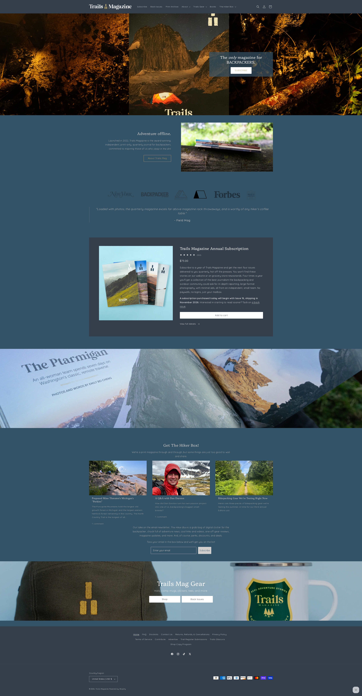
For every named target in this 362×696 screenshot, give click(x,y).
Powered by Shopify (117, 689)
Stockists (153, 634)
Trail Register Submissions (194, 639)
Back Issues (197, 599)
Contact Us (167, 634)
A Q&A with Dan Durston (169, 498)
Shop (165, 599)
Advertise (173, 639)
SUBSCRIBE (241, 70)
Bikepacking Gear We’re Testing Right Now (243, 498)
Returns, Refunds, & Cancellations (192, 634)
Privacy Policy (219, 634)
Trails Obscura (217, 639)
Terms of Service (143, 639)
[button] (186, 7)
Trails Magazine (102, 689)
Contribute (160, 639)
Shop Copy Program (181, 644)
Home (136, 634)
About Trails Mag (157, 158)
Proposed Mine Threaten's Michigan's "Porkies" (113, 500)
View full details (188, 324)
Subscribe (205, 550)
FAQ (144, 634)
